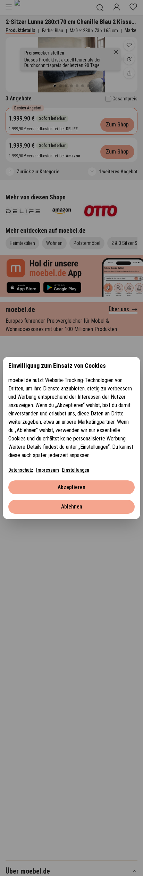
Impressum (47, 470)
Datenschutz (20, 470)
